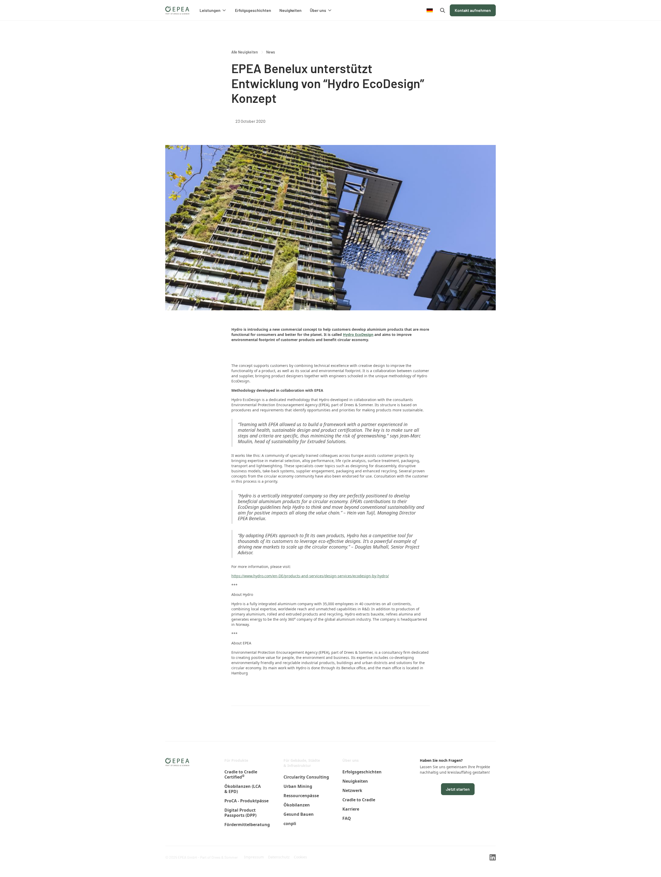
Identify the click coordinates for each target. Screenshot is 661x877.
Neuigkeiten (290, 10)
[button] (213, 10)
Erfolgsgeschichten (253, 10)
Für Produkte (236, 760)
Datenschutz (279, 857)
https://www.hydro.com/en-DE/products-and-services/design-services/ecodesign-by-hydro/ (310, 575)
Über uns (350, 760)
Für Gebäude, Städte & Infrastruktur (302, 763)
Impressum (254, 857)
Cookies (300, 857)
